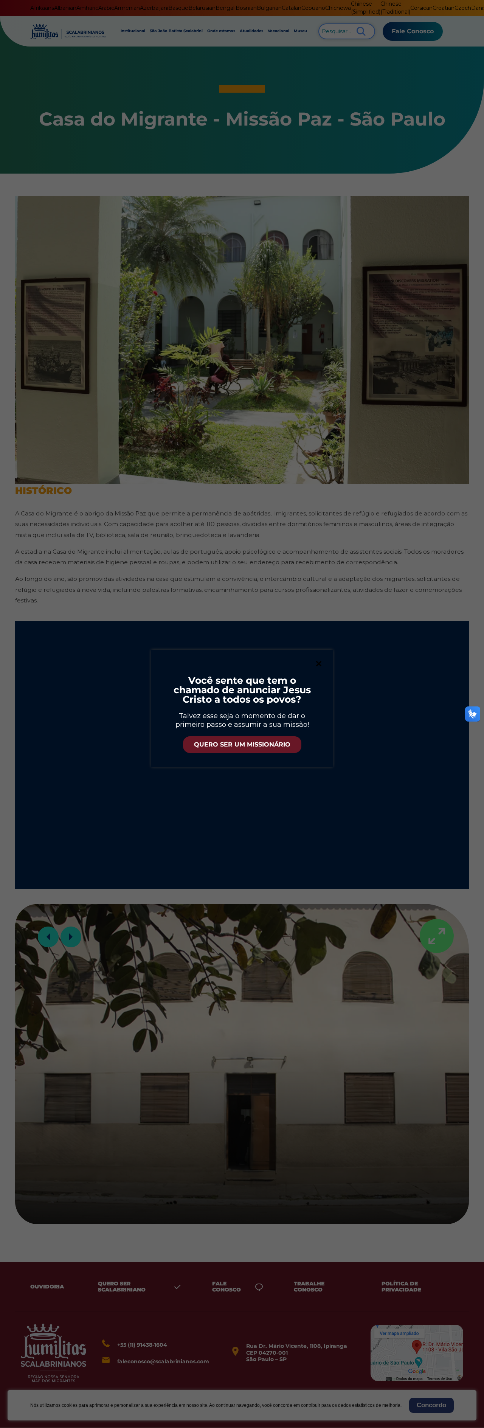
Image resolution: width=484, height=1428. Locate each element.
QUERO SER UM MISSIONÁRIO (242, 744)
